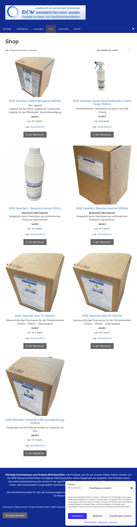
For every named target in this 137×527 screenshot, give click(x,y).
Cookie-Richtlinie (90, 522)
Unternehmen (22, 29)
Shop (51, 29)
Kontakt (77, 29)
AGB (53, 507)
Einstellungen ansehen (121, 516)
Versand (61, 507)
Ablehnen (97, 516)
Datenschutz (103, 522)
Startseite (7, 29)
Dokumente (63, 29)
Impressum (113, 522)
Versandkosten (37, 127)
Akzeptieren (77, 516)
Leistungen (38, 29)
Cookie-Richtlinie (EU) (39, 507)
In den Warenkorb (35, 134)
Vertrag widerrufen (14, 515)
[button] (131, 488)
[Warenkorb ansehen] (133, 29)
